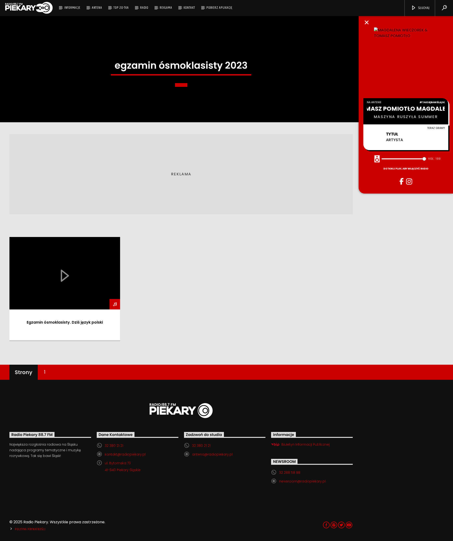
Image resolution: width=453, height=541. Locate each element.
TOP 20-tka (121, 7)
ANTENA (97, 7)
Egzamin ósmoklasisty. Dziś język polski (65, 322)
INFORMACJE (72, 7)
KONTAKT (189, 7)
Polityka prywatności (30, 529)
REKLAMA (166, 7)
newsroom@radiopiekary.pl (302, 481)
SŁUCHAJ (423, 8)
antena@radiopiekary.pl (212, 454)
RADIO (144, 7)
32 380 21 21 (114, 445)
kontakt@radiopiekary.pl (125, 454)
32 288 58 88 (289, 472)
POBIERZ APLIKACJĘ (219, 7)
